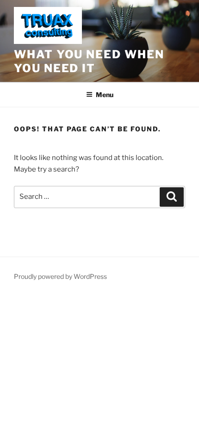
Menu (104, 95)
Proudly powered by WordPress (60, 276)
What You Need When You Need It (89, 61)
